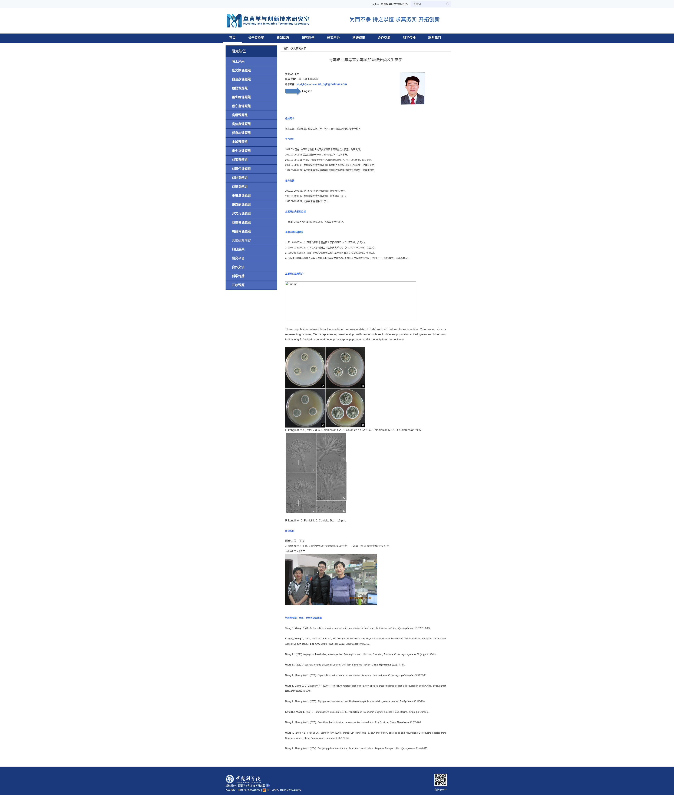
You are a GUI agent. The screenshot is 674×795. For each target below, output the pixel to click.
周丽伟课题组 (241, 231)
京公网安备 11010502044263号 (284, 790)
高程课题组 (240, 115)
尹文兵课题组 (241, 213)
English (375, 4)
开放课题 (238, 285)
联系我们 (434, 37)
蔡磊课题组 (240, 88)
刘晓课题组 (240, 186)
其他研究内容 (241, 240)
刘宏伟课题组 (241, 169)
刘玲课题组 (240, 177)
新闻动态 (283, 37)
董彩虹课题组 (241, 97)
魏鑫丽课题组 (241, 204)
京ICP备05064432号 (249, 790)
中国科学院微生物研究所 (394, 4)
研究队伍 (308, 37)
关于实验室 (256, 37)
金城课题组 (240, 142)
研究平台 (333, 37)
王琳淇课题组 (241, 195)
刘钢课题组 (240, 160)
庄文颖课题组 (241, 70)
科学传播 (409, 37)
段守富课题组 (241, 106)
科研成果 (358, 37)
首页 (232, 37)
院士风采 (238, 61)
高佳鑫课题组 (241, 124)
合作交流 (384, 37)
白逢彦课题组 (241, 79)
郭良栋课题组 (241, 133)
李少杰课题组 (241, 151)
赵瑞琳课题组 (241, 222)
